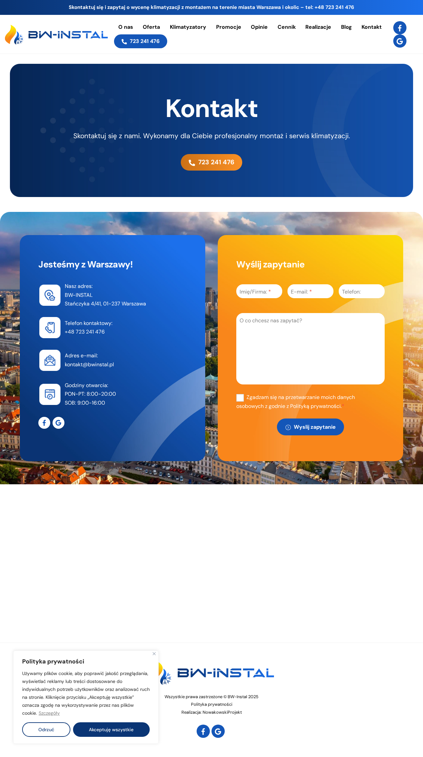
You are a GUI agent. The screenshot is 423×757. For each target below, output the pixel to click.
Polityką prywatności (315, 406)
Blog (346, 26)
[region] (86, 697)
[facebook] (399, 27)
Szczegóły (49, 713)
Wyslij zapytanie (314, 426)
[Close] (154, 653)
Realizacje (318, 26)
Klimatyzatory (188, 26)
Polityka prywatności (211, 704)
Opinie (259, 26)
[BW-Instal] (56, 41)
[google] (399, 40)
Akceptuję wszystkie (111, 730)
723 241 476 (144, 41)
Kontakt (372, 26)
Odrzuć (46, 730)
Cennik (287, 26)
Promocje (228, 26)
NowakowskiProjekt (222, 712)
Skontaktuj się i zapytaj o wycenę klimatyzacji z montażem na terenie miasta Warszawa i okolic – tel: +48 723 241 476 (211, 7)
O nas (125, 26)
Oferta (151, 26)
